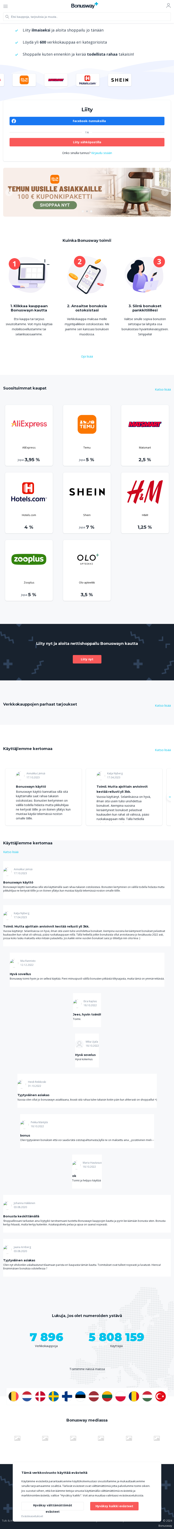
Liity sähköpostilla (87, 142)
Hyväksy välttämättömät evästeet (52, 1506)
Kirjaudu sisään (101, 153)
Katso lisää (163, 389)
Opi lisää (87, 356)
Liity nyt (87, 659)
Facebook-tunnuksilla (89, 121)
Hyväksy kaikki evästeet (114, 1506)
